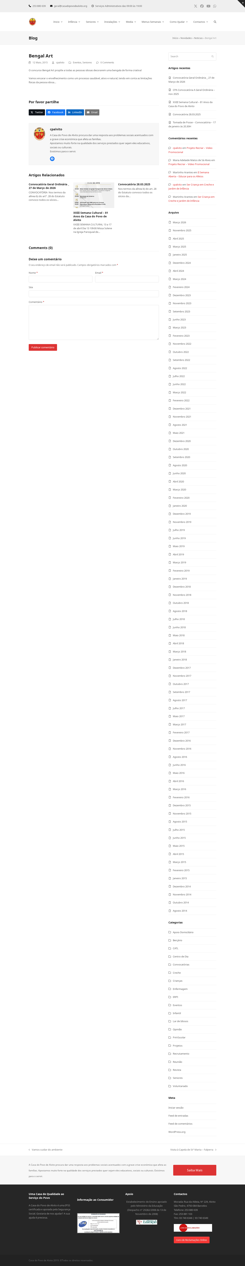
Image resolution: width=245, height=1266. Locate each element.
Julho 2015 (179, 829)
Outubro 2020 (181, 449)
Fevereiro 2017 (181, 732)
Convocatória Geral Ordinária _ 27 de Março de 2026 (49, 186)
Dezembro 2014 (182, 886)
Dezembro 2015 (182, 805)
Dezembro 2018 (182, 586)
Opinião (177, 1029)
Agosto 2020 (180, 465)
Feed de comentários (180, 1123)
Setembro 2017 (181, 692)
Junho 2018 (179, 627)
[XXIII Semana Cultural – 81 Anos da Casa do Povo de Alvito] (93, 195)
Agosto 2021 (180, 425)
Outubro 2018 (181, 603)
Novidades (186, 38)
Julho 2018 (179, 619)
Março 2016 (179, 789)
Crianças (177, 980)
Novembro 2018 (182, 595)
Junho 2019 (179, 538)
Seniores (87, 62)
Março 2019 (179, 562)
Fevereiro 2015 (181, 870)
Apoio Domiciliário (183, 932)
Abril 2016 (178, 781)
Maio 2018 (179, 635)
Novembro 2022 (182, 343)
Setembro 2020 (181, 457)
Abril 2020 (178, 481)
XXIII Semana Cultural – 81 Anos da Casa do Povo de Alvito (90, 216)
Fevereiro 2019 (181, 570)
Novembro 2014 (182, 894)
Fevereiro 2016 (181, 797)
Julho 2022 (179, 376)
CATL (175, 948)
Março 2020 (179, 489)
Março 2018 (179, 651)
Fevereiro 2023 (181, 335)
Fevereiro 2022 (181, 400)
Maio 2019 (179, 546)
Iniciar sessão (176, 1107)
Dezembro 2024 (182, 262)
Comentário (36, 302)
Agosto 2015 (180, 821)
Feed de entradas (178, 1115)
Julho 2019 (179, 530)
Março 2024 (179, 279)
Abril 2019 (178, 554)
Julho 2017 (179, 708)
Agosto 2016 (180, 757)
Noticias (198, 38)
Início (175, 38)
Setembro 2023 (181, 311)
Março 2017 (179, 724)
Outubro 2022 (181, 352)
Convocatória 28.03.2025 (134, 184)
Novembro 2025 (182, 230)
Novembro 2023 (182, 303)
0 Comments (107, 62)
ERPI (175, 997)
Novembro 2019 (182, 522)
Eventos (77, 62)
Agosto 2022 (180, 368)
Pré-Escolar (179, 1037)
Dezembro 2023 (182, 295)
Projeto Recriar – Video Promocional (188, 164)
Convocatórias (181, 964)
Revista (177, 1070)
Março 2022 (179, 392)
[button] (215, 22)
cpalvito (177, 148)
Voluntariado (180, 1086)
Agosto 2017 (180, 700)
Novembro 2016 (182, 748)
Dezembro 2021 (182, 408)
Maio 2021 (179, 433)
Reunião (177, 1062)
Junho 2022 (179, 384)
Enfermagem (180, 989)
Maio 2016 (179, 773)
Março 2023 (179, 327)
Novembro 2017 (182, 675)
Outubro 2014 (181, 902)
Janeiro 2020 (180, 505)
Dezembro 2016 (182, 740)
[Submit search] (213, 56)
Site (31, 287)
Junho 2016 (179, 765)
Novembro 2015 (182, 813)
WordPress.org (176, 1132)
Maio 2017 (179, 716)
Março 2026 (179, 222)
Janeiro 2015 (180, 878)
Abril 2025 (178, 238)
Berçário (177, 940)
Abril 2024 (178, 271)
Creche (177, 972)
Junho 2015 (179, 837)
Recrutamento (181, 1053)
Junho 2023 (179, 319)
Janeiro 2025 (180, 254)
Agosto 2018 (180, 611)
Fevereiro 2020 (181, 497)
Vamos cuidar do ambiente (45, 1150)
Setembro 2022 (181, 360)
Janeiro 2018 (180, 659)
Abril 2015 (178, 854)
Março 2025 (179, 246)
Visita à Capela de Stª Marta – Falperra (191, 1150)
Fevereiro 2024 (181, 287)
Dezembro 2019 (182, 513)
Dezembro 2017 (182, 667)
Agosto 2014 (180, 910)
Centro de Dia (180, 956)
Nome (33, 272)
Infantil (177, 1013)
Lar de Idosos (180, 1021)
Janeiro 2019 (180, 578)
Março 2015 (179, 862)
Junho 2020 (179, 473)
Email (99, 272)
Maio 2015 (179, 845)
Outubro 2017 (181, 684)
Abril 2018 (178, 643)
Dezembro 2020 (182, 441)
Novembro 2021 (182, 416)
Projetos (177, 1045)
